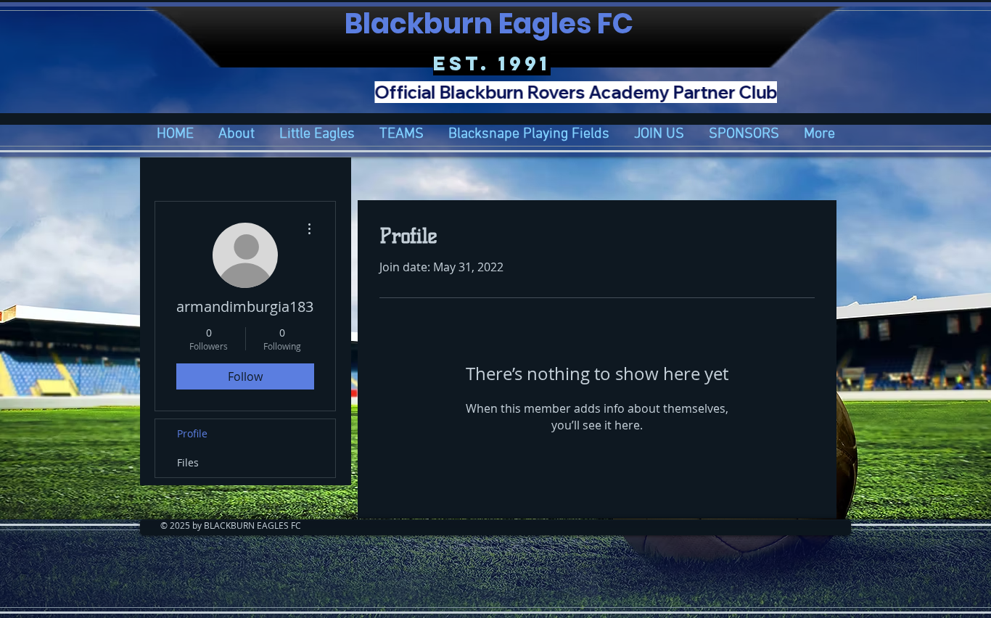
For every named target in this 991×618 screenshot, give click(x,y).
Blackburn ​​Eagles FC (492, 24)
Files (188, 462)
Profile (192, 433)
